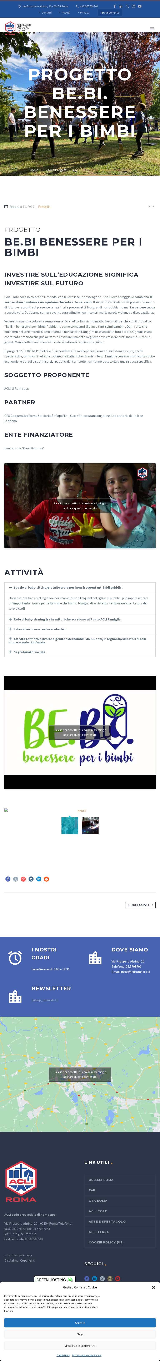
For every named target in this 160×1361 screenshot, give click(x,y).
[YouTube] (140, 6)
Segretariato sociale (29, 652)
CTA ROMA (98, 1201)
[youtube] (117, 1280)
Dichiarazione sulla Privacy (86, 1355)
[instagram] (110, 1280)
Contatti (47, 12)
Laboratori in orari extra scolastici (39, 629)
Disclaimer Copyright (19, 1260)
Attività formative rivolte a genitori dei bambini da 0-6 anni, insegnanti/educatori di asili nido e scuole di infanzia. (77, 640)
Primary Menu (152, 29)
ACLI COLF (98, 1211)
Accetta (80, 1323)
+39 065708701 (89, 6)
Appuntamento (110, 12)
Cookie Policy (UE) (106, 1242)
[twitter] (102, 1280)
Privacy (84, 12)
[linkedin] (94, 1280)
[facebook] (86, 1280)
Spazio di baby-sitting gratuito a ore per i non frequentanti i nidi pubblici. (68, 587)
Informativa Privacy (18, 1255)
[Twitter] (127, 6)
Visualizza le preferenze (80, 1346)
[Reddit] (46, 879)
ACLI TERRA (99, 1232)
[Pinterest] (23, 879)
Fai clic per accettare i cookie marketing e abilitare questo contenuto (80, 505)
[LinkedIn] (121, 6)
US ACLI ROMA (101, 1180)
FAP (92, 1190)
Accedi (66, 12)
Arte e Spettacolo (107, 1221)
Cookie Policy (63, 1355)
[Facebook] (115, 6)
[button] (154, 1287)
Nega (80, 1334)
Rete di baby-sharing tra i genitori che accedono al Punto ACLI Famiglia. (67, 619)
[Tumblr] (31, 879)
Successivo (138, 905)
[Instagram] (133, 6)
